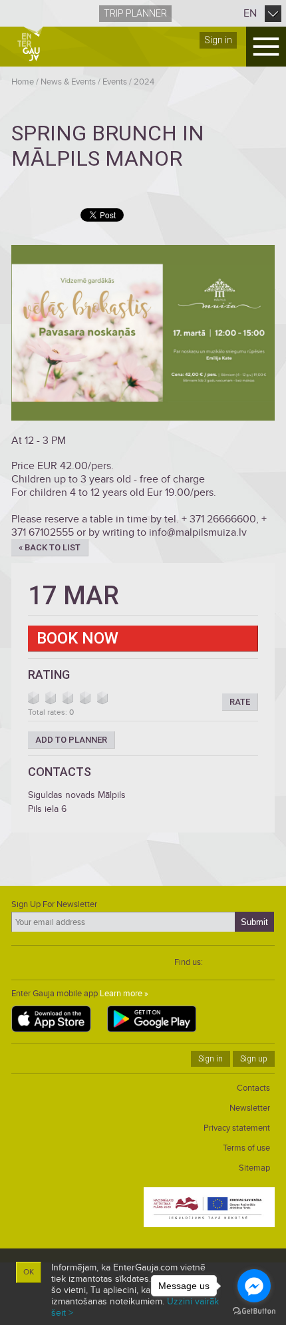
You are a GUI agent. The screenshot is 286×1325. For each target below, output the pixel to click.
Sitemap (254, 1168)
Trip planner (135, 13)
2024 (144, 82)
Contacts (253, 1088)
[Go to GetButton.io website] (254, 1311)
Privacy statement (237, 1128)
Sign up (253, 1058)
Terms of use (246, 1148)
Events (114, 82)
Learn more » (124, 993)
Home (22, 82)
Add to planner (71, 740)
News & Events (68, 82)
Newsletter (249, 1108)
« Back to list (49, 547)
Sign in (218, 40)
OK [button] (28, 1272)
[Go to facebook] (254, 1285)
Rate (239, 702)
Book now (77, 638)
